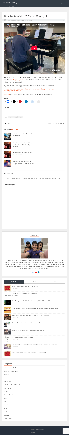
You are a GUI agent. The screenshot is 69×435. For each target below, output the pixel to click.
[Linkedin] (39, 272)
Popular (14, 282)
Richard (14, 20)
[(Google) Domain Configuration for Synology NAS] (7, 295)
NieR (5, 401)
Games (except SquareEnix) (12, 385)
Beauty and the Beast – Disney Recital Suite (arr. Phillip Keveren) (29, 352)
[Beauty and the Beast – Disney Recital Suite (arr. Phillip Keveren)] (7, 353)
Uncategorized (8, 418)
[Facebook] (30, 272)
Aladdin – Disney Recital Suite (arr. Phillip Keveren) (25, 286)
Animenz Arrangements (11, 371)
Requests (6, 408)
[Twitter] (33, 272)
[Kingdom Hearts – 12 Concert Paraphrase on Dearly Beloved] (7, 331)
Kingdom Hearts (8, 395)
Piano (21, 117)
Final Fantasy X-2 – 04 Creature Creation (22, 337)
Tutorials (6, 415)
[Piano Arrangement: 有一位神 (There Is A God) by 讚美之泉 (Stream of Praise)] (7, 302)
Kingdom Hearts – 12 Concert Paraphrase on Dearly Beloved (28, 330)
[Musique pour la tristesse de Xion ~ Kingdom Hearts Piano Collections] (7, 317)
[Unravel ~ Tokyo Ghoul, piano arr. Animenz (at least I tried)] (7, 324)
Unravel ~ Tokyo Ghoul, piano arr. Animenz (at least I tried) (27, 323)
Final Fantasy (29, 20)
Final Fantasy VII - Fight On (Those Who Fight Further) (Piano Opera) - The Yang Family (35, 178)
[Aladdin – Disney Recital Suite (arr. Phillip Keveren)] (7, 287)
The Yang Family (9, 2)
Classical (6, 374)
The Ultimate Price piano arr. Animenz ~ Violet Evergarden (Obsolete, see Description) (34, 345)
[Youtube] (36, 272)
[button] (60, 3)
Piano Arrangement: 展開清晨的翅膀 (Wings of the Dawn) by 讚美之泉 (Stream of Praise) (35, 308)
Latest (34, 282)
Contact (33, 432)
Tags (55, 282)
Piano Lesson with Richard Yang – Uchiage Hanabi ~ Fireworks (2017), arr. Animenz (23, 163)
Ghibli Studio (7, 388)
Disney (6, 378)
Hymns (6, 391)
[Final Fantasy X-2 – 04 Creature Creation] (7, 339)
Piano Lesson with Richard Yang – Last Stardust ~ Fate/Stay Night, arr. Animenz (23, 145)
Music (5, 398)
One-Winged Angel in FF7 (17, 80)
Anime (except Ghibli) (10, 368)
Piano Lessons (8, 405)
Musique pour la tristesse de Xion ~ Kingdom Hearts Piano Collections (30, 315)
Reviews (6, 412)
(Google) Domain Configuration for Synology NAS (25, 293)
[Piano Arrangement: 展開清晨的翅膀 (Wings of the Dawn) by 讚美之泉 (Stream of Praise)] (7, 309)
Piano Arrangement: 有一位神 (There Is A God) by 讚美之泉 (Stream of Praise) (32, 301)
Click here (7, 94)
